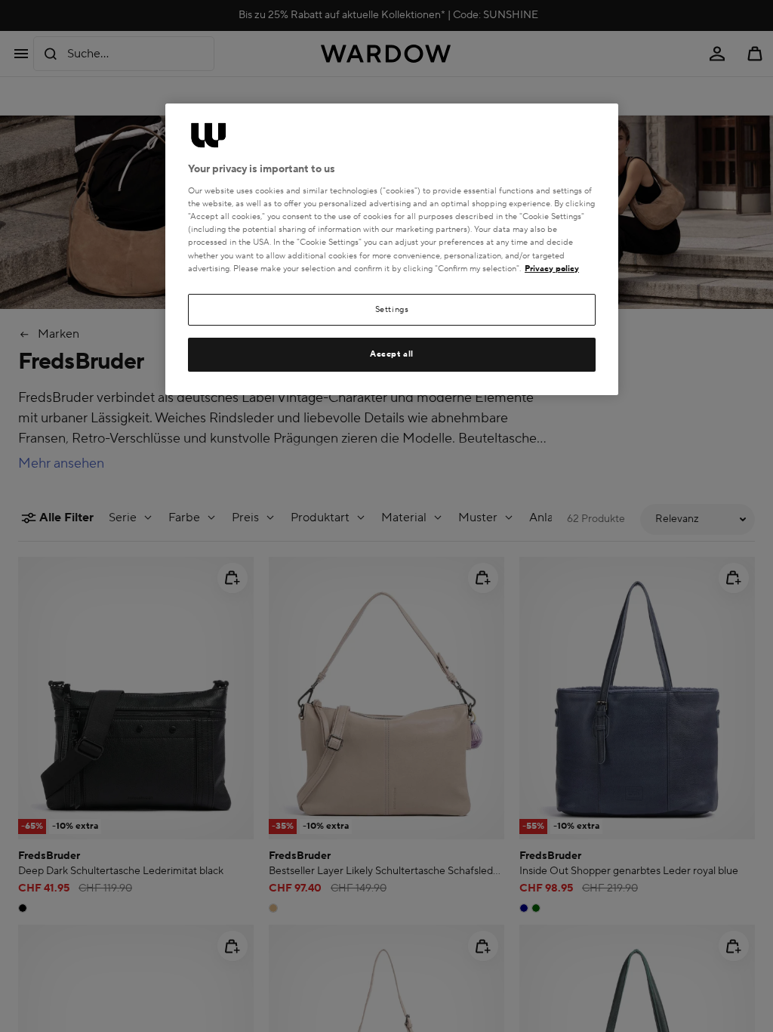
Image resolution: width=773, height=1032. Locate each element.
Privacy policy (552, 268)
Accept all (392, 354)
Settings (392, 309)
